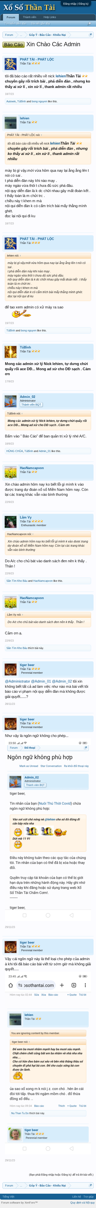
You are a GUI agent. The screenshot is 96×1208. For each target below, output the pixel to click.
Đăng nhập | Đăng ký (76, 3)
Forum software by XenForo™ (19, 1202)
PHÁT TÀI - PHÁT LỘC (37, 59)
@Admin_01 (41, 681)
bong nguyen (39, 101)
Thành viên (29, 17)
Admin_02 (27, 397)
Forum (11, 17)
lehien (61, 76)
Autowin (11, 101)
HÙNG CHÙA (14, 451)
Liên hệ (76, 1196)
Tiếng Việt (8, 1196)
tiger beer (27, 665)
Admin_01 (45, 451)
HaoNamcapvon (32, 468)
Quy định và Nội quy (82, 1202)
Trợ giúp (88, 1196)
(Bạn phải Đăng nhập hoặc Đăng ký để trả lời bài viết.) (61, 1174)
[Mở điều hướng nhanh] (90, 34)
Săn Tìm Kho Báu (16, 580)
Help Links (50, 17)
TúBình (21, 101)
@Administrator (17, 681)
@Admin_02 (62, 681)
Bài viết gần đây (40, 23)
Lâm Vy (26, 517)
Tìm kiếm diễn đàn (15, 23)
